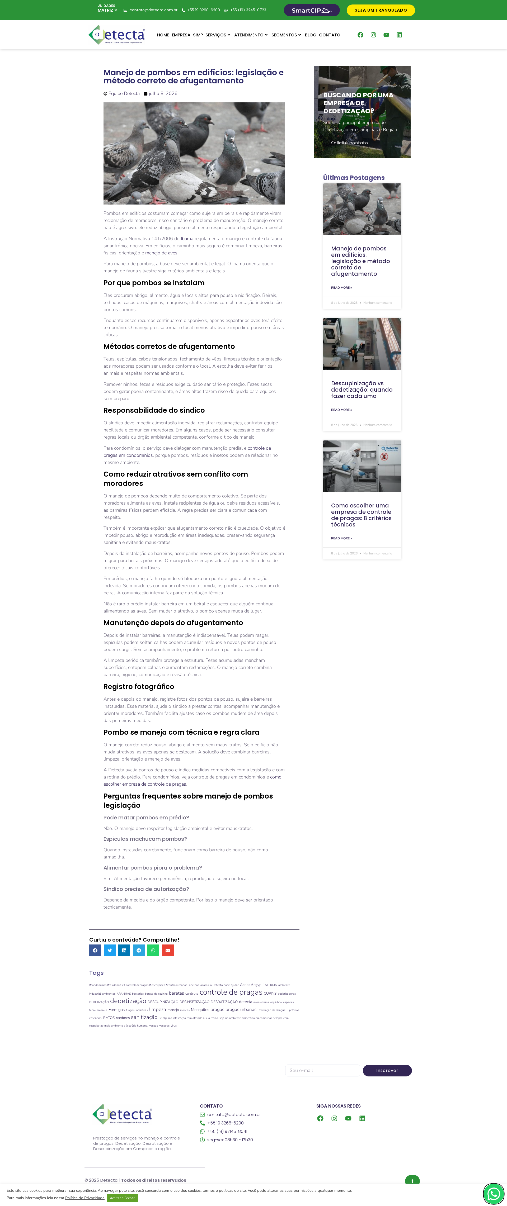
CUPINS (270, 993)
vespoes (164, 1026)
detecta (245, 1001)
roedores (123, 1017)
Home (163, 35)
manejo (173, 1009)
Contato (329, 35)
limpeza (157, 1009)
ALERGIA (271, 985)
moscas (185, 1010)
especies (288, 1002)
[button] (95, 950)
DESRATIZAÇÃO (224, 1001)
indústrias (142, 1010)
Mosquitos (200, 1009)
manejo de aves (161, 253)
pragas (217, 1009)
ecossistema (261, 1002)
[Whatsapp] (494, 1194)
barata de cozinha (156, 994)
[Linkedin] (399, 35)
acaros (204, 985)
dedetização (128, 1000)
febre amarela (98, 1010)
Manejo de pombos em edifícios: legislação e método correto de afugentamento (360, 261)
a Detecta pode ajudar (224, 985)
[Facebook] (360, 35)
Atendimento (249, 35)
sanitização (144, 1017)
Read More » (341, 288)
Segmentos (284, 35)
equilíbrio (276, 1002)
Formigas (117, 1009)
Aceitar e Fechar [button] (122, 1198)
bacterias (138, 994)
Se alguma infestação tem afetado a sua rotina (188, 1018)
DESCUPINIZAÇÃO (163, 1001)
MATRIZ (105, 10)
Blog (310, 35)
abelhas (194, 985)
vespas (153, 1026)
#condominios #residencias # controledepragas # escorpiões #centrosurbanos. (138, 985)
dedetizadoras (287, 994)
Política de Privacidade (85, 1197)
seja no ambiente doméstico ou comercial (245, 1018)
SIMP (198, 35)
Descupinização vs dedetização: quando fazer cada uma (362, 389)
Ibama (187, 238)
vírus (174, 1026)
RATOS (109, 1017)
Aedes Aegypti (252, 984)
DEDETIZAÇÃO (99, 1002)
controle (191, 993)
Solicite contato (349, 143)
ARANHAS (124, 994)
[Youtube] (386, 35)
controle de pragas (231, 992)
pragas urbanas (241, 1009)
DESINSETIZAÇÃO (194, 1001)
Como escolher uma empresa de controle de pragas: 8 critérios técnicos (361, 515)
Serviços (215, 35)
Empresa (181, 35)
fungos (130, 1010)
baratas (176, 993)
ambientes (108, 994)
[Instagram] (373, 35)
